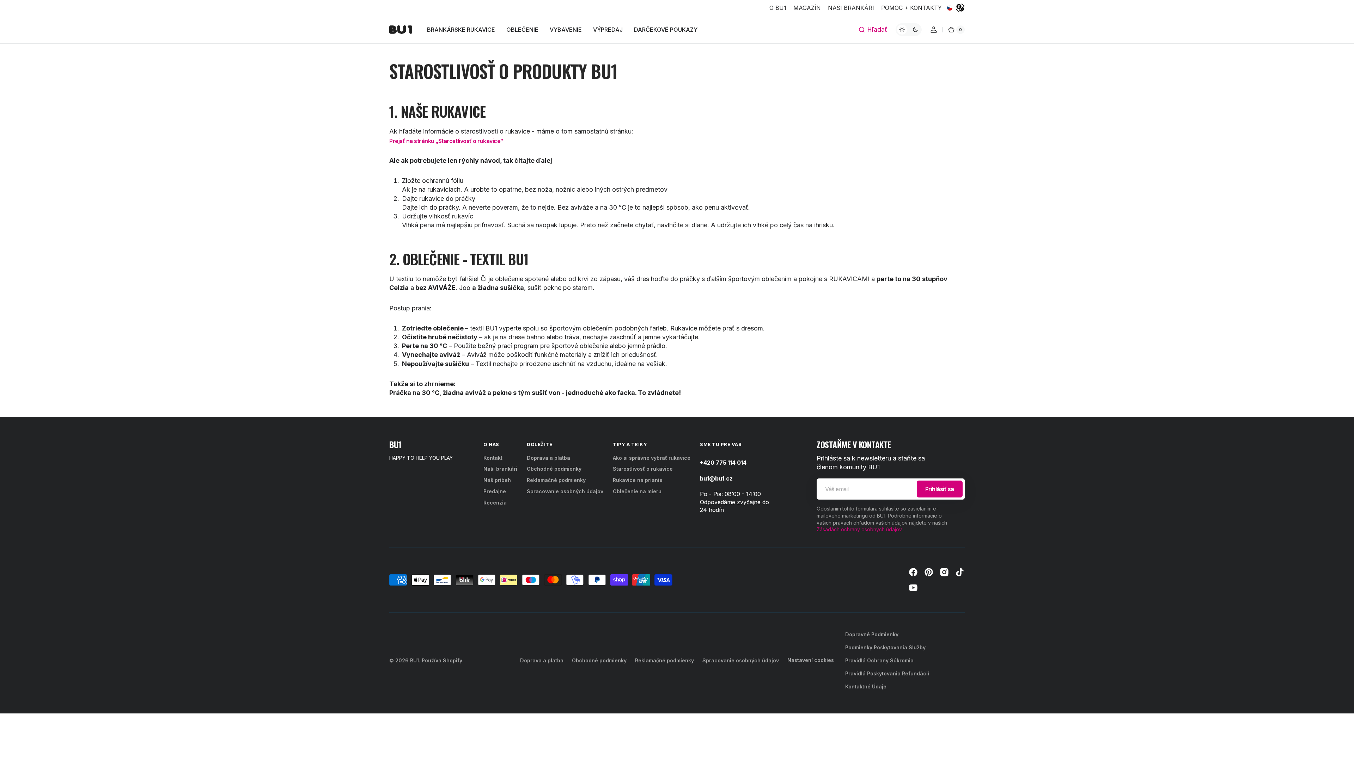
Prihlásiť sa (939, 489)
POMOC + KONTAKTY (911, 7)
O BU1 (777, 7)
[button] (872, 29)
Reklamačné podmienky (556, 480)
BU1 (414, 660)
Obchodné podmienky (554, 469)
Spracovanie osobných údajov (565, 491)
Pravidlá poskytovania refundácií (887, 673)
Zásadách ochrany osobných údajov (859, 529)
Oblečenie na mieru (637, 491)
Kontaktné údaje (865, 686)
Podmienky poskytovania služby (885, 647)
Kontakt (492, 458)
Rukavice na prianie (638, 480)
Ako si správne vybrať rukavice (651, 458)
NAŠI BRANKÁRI (851, 7)
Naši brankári (500, 469)
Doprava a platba (548, 458)
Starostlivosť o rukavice (643, 469)
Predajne (494, 491)
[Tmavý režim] (909, 29)
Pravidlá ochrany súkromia (879, 660)
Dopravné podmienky (871, 634)
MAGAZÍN (807, 7)
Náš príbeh (497, 480)
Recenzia (495, 503)
